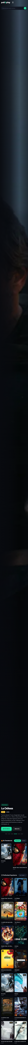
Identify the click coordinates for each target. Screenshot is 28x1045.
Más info (17, 829)
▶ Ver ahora (6, 829)
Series (23, 840)
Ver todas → (22, 875)
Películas (17, 840)
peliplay (5, 2)
